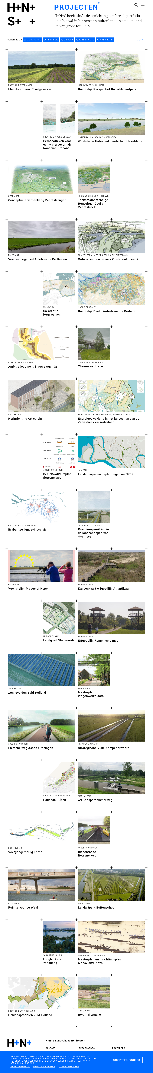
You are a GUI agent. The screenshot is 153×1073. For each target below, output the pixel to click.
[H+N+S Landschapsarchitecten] (19, 1049)
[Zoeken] (136, 5)
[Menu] (143, 5)
